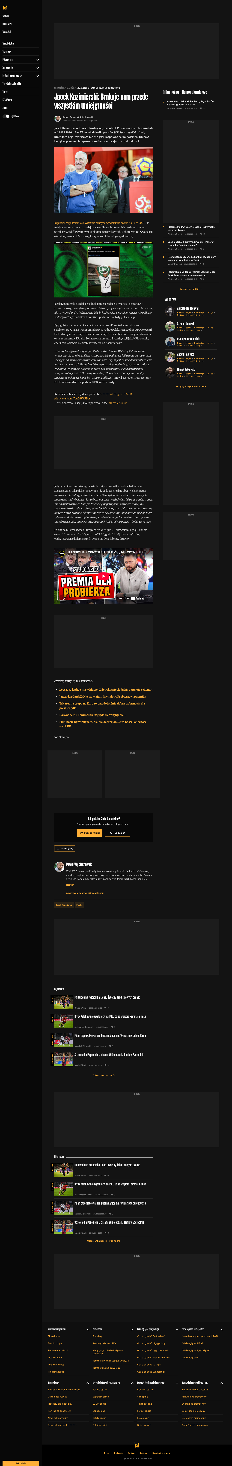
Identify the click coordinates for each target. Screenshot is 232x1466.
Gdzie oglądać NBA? (192, 1343)
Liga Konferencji (56, 1364)
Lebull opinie (99, 1410)
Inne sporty (8, 68)
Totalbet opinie (144, 1403)
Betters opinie (144, 1425)
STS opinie (142, 1396)
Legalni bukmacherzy (12, 76)
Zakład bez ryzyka (57, 1396)
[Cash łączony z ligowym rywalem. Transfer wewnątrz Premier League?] (191, 245)
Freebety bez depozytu (60, 1403)
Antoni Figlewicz (185, 354)
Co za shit (120, 832)
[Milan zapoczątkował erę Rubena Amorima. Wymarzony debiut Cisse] (103, 1040)
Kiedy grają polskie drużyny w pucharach (108, 1352)
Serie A (180, 315)
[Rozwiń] (36, 59)
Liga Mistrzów (55, 1357)
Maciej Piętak (80, 1065)
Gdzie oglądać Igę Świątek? (196, 1350)
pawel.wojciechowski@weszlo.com (85, 893)
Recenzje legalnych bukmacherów (106, 1382)
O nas (106, 1453)
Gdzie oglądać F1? (191, 1357)
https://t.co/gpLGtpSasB (117, 394)
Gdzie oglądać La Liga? (149, 1364)
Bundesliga (199, 312)
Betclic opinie (99, 1418)
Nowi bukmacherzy (58, 1418)
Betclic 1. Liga (55, 1343)
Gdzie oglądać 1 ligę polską (151, 1343)
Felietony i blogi (193, 315)
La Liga (210, 312)
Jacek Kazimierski (64, 905)
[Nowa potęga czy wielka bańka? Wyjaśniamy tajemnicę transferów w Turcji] (191, 260)
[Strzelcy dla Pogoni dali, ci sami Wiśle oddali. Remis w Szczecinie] (103, 1059)
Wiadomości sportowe (57, 1329)
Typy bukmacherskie (12, 84)
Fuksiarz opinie (100, 1425)
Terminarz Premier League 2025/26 (111, 1360)
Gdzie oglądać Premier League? (153, 1357)
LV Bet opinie (99, 1403)
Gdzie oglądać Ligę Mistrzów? (152, 1350)
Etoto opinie (143, 1418)
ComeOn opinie (145, 1389)
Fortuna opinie (100, 1389)
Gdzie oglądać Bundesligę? (151, 1371)
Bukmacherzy (53, 1382)
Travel (5, 92)
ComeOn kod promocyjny (195, 1425)
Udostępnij (67, 848)
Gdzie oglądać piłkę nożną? (148, 1329)
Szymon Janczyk (185, 323)
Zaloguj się (21, 1463)
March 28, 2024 (118, 403)
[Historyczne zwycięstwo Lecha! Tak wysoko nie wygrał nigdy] (191, 230)
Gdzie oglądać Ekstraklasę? (151, 1336)
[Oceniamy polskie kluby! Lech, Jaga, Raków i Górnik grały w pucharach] (191, 104)
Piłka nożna (8, 59)
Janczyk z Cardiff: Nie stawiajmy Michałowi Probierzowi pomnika (102, 696)
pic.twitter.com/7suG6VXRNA (72, 398)
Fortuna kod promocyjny (194, 1396)
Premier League (184, 312)
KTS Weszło (7, 100)
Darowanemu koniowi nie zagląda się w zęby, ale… (92, 715)
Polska (79, 905)
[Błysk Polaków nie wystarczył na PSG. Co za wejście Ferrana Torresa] (103, 1021)
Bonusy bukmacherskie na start (64, 1389)
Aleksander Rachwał (188, 308)
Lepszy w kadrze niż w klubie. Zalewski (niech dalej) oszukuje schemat (105, 689)
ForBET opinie (144, 1410)
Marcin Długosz (175, 264)
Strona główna (59, 87)
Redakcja (118, 1453)
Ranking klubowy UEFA (104, 1343)
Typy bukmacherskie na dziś (62, 1425)
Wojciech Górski (174, 108)
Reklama (143, 1453)
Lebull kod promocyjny (193, 1410)
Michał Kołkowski (186, 369)
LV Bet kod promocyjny (194, 1403)
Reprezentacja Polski (58, 1350)
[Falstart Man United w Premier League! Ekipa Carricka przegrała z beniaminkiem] (191, 275)
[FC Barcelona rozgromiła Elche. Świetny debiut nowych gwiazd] (103, 1002)
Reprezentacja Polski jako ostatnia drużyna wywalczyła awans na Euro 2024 (99, 223)
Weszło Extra (8, 43)
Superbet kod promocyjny (195, 1389)
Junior (5, 108)
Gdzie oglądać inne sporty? (193, 1329)
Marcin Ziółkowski (82, 1046)
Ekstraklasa (52, 1059)
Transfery (7, 51)
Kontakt (131, 1453)
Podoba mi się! (92, 832)
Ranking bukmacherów (59, 1410)
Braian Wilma (80, 1008)
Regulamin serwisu (161, 1453)
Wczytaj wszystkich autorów (191, 386)
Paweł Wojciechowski (81, 117)
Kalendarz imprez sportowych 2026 (200, 1336)
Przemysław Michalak (188, 338)
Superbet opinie (101, 1396)
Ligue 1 (52, 1019)
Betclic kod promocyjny (194, 1418)
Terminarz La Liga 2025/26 (106, 1367)
